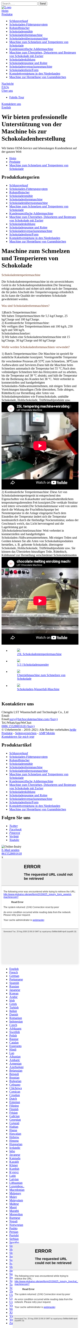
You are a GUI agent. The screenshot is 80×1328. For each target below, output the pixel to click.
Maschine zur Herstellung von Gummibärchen (37, 77)
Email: (6, 715)
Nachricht (8, 83)
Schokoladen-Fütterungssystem (28, 24)
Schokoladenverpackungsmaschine (30, 66)
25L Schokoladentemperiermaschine (39, 654)
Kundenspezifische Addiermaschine (31, 49)
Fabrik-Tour (16, 97)
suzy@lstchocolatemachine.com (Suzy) (34, 719)
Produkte (7, 14)
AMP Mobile (47, 733)
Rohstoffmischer (19, 28)
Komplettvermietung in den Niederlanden (34, 73)
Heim (5, 10)
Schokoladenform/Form (23, 70)
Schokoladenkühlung (22, 59)
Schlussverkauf (18, 21)
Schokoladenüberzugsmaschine (28, 38)
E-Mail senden (10, 850)
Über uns (7, 90)
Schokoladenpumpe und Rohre (28, 63)
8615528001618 (12, 853)
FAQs (5, 87)
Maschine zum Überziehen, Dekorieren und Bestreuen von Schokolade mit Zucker (42, 54)
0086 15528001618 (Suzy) (18, 726)
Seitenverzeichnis (26, 733)
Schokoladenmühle (21, 31)
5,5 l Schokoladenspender (33, 664)
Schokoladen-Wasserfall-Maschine (38, 689)
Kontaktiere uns (11, 104)
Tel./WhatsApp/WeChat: (17, 722)
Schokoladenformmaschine (26, 35)
